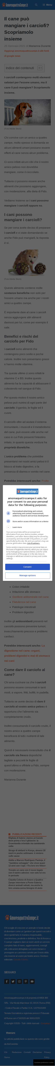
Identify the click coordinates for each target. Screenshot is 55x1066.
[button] (27, 527)
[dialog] (27, 533)
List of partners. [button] (33, 543)
